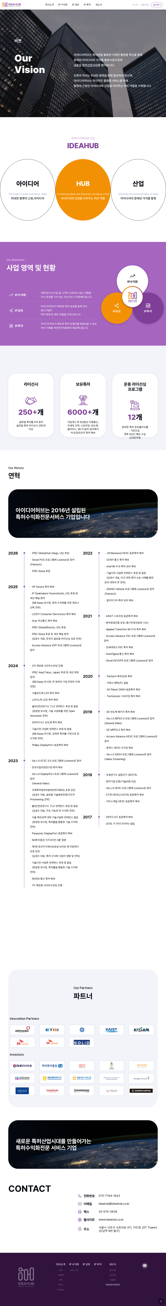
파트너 (60, 1285)
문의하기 (157, 4)
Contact (60, 1290)
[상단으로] (161, 1301)
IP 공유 (75, 4)
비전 (60, 1270)
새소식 (99, 4)
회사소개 (49, 4)
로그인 (135, 5)
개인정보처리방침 (113, 1285)
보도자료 (112, 1275)
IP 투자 (87, 4)
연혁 (60, 1280)
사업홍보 (112, 1280)
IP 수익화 (63, 4)
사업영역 (61, 1275)
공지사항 (112, 1270)
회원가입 (144, 5)
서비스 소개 (74, 1270)
